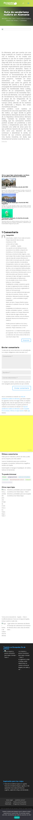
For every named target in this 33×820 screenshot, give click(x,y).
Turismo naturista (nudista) (23, 18)
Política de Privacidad (19, 802)
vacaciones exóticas (7, 482)
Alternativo (5, 18)
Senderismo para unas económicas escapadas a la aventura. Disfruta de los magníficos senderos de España (16, 463)
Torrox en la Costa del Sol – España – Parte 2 (14, 617)
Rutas (10, 18)
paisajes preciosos (12, 477)
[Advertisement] (16, 159)
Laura (3, 461)
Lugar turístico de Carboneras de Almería (18, 623)
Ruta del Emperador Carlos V (17, 479)
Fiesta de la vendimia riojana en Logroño (15, 784)
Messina (4, 477)
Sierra (13, 18)
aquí (29, 411)
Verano (16, 20)
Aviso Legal (9, 800)
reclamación (5, 479)
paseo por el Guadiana (24, 477)
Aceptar (17, 817)
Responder (26, 340)
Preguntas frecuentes (19, 804)
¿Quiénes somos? (20, 800)
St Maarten (28, 479)
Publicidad (4, 141)
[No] (31, 815)
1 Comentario (23, 20)
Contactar (8, 802)
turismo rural (9, 20)
